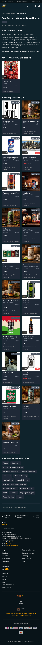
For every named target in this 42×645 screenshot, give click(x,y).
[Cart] (39, 6)
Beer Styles (11, 13)
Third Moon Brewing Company (13, 467)
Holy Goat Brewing (21, 476)
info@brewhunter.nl (12, 546)
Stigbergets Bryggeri (27, 493)
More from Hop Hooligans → (11, 241)
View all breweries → (21, 507)
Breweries (5, 564)
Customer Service (28, 553)
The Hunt (5, 556)
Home (3, 13)
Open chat (9, 544)
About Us (4, 576)
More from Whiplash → (29, 382)
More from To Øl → (8, 382)
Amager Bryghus (8, 497)
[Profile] (35, 6)
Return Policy (26, 558)
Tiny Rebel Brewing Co (10, 471)
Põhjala (5, 463)
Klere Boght (15, 463)
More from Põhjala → (9, 91)
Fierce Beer (7, 476)
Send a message (14, 542)
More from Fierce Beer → (10, 205)
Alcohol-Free (6, 558)
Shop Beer (5, 553)
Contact (4, 579)
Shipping (25, 556)
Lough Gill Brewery (23, 480)
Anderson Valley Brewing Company (14, 484)
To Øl (5, 493)
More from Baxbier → (9, 452)
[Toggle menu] (31, 6)
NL (28, 6)
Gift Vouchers (6, 561)
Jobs (3, 582)
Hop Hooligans (8, 480)
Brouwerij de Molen (26, 488)
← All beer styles (7, 507)
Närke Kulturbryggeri (28, 471)
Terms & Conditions (8, 585)
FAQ (23, 561)
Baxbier (20, 497)
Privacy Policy (6, 587)
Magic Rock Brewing (9, 488)
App (5, 569)
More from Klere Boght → (10, 133)
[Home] (4, 6)
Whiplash (13, 493)
